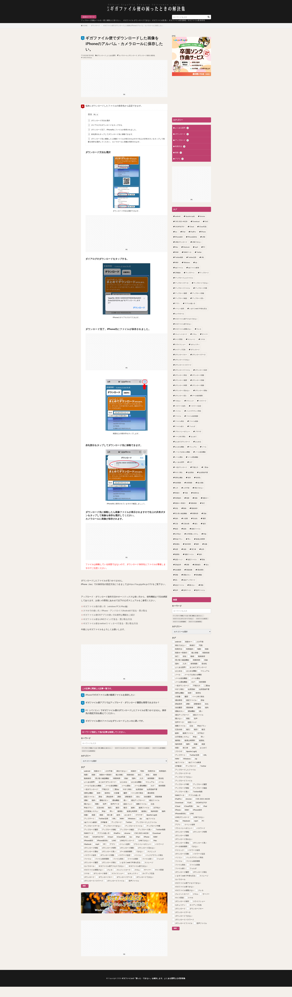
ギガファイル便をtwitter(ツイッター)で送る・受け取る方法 (110, 623)
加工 (203, 503)
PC (204, 247)
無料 (197, 544)
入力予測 (186, 488)
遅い (176, 580)
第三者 (194, 549)
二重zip (205, 467)
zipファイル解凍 (193, 268)
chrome (202, 216)
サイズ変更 (178, 339)
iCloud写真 (202, 227)
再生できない (198, 488)
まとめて (194, 436)
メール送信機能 (200, 452)
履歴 (204, 518)
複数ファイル (189, 554)
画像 (205, 544)
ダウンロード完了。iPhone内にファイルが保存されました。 (113, 130)
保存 (189, 477)
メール (204, 447)
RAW (176, 252)
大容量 (185, 518)
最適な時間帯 (200, 539)
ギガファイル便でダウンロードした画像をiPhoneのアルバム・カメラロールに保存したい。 (133, 25)
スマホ (202, 339)
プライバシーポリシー (182, 431)
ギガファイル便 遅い (160, 20)
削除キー (206, 498)
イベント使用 (179, 308)
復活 (176, 529)
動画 (184, 508)
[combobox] (189, 17)
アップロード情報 (198, 293)
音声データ (187, 590)
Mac (176, 247)
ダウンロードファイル (182, 370)
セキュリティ (195, 344)
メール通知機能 (193, 457)
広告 (176, 523)
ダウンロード (95, 25)
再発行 (177, 493)
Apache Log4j (190, 216)
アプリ (179, 159)
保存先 (152, 55)
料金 (204, 534)
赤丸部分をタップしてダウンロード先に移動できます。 (111, 134)
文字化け (178, 534)
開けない (192, 585)
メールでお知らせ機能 (182, 452)
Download (196, 221)
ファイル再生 (179, 421)
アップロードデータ (181, 283)
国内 (176, 518)
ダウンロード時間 (181, 385)
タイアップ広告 (180, 349)
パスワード (202, 401)
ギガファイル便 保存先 (88, 751)
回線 (204, 513)
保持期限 (178, 483)
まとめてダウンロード (182, 442)
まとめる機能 (179, 447)
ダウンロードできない (182, 360)
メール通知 (178, 457)
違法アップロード (189, 580)
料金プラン (178, 539)
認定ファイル (192, 559)
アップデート (190, 273)
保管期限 (189, 483)
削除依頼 (194, 503)
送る (207, 565)
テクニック (190, 401)
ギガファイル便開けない (183, 329)
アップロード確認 (181, 298)
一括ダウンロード (181, 467)
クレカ (199, 329)
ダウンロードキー (181, 354)
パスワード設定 (196, 406)
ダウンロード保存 (144, 55)
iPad (183, 232)
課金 (203, 559)
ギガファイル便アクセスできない (186, 319)
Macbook (186, 247)
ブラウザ (198, 431)
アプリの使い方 (190, 303)
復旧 (204, 523)
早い (189, 539)
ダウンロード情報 (198, 380)
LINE (203, 237)
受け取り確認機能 (181, 513)
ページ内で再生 (180, 436)
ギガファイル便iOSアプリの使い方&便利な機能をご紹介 (109, 615)
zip (196, 262)
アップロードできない (201, 283)
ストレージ (191, 339)
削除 (178, 152)
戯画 (184, 529)
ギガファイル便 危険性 (159, 748)
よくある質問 (111, 55)
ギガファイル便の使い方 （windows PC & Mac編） (106, 606)
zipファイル (179, 268)
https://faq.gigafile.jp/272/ (141, 584)
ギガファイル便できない (183, 324)
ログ (190, 462)
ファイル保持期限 (192, 416)
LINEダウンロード (181, 242)
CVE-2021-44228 (181, 221)
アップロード (181, 140)
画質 (176, 549)
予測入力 (195, 467)
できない (178, 401)
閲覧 (201, 585)
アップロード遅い (198, 298)
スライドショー (180, 344)
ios (176, 232)
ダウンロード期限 (198, 385)
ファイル (178, 416)
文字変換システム (192, 534)
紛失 (202, 549)
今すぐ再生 (178, 472)
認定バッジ (178, 559)
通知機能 (199, 575)
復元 (195, 523)
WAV (176, 262)
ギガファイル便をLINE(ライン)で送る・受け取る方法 (107, 619)
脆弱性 (177, 554)
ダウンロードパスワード (183, 365)
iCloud (192, 227)
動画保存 (194, 508)
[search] (208, 17)
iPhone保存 (179, 237)
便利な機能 (178, 477)
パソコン (178, 411)
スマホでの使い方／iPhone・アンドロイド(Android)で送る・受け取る (115, 610)
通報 (176, 575)
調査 (187, 565)
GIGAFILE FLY (179, 227)
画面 (184, 549)
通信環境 (200, 570)
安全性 (195, 518)
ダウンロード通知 (201, 390)
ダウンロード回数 (198, 375)
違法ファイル (179, 585)
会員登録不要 (203, 472)
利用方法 (180, 146)
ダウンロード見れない (182, 390)
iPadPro (193, 232)
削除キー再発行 (180, 503)
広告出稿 (186, 523)
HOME (85, 26)
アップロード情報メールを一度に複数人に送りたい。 (101, 20)
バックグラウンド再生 (193, 411)
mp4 (196, 247)
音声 (176, 590)
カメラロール (123, 55)
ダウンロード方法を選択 (99, 120)
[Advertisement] (124, 76)
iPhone (203, 232)
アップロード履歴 (181, 293)
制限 (187, 498)
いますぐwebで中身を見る (198, 308)
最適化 (177, 544)
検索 (84, 886)
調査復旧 (197, 565)
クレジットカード (181, 334)
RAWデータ (187, 252)
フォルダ (192, 426)
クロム (194, 334)
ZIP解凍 (177, 273)
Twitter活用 (192, 257)
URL (202, 257)
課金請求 (178, 565)
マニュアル (193, 447)
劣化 (176, 508)
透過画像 (189, 570)
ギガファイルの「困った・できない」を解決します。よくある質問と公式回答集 (153, 978)
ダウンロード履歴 (181, 380)
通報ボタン (187, 575)
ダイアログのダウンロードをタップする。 (106, 125)
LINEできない (196, 242)
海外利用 (188, 544)
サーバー (205, 334)
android (177, 216)
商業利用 (195, 513)
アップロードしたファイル (184, 278)
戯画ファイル (196, 529)
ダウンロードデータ (199, 354)
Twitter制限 (179, 257)
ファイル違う (179, 426)
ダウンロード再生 (181, 375)
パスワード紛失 (180, 406)
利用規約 (178, 498)
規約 (200, 554)
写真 (186, 493)
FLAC (206, 221)
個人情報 (200, 483)
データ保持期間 (197, 396)
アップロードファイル (182, 288)
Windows (187, 262)
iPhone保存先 (192, 237)
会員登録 (191, 472)
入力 (176, 488)
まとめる (198, 442)
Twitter (199, 252)
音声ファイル (200, 590)
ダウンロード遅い (181, 396)
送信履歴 (178, 570)
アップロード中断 (201, 288)
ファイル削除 (193, 421)
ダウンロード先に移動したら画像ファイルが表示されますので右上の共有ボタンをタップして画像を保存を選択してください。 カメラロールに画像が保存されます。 (126, 140)
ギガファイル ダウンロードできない (137, 20)
